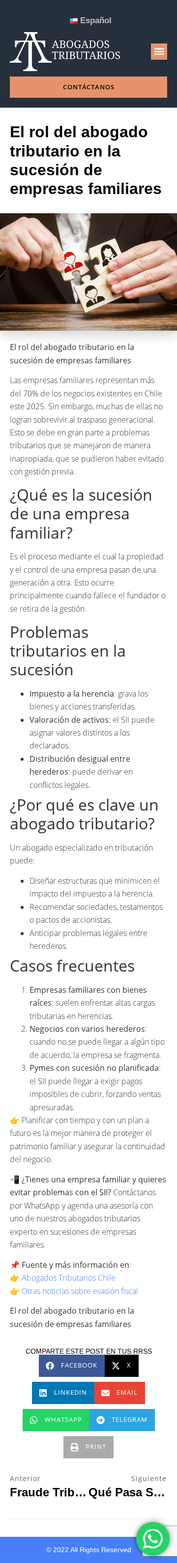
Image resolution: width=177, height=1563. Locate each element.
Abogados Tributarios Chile (69, 1277)
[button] (159, 51)
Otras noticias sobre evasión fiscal (80, 1291)
